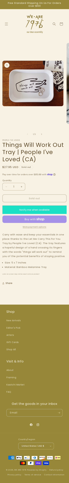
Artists (10, 335)
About (10, 370)
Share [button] (9, 283)
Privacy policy (14, 474)
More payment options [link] (34, 226)
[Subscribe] (58, 413)
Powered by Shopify (37, 469)
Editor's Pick (13, 327)
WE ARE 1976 (20, 469)
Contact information (54, 474)
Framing (11, 377)
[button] (6, 24)
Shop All (11, 349)
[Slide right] (41, 134)
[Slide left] (27, 134)
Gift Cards (12, 342)
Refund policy (56, 470)
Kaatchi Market (15, 384)
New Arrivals (13, 320)
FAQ (8, 391)
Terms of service (32, 474)
